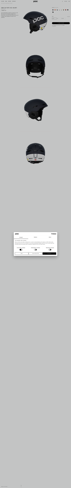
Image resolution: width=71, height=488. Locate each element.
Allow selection (35, 253)
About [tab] (50, 237)
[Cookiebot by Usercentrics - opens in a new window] (52, 234)
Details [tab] (35, 237)
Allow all (49, 253)
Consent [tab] (21, 237)
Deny (22, 253)
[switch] (35, 250)
